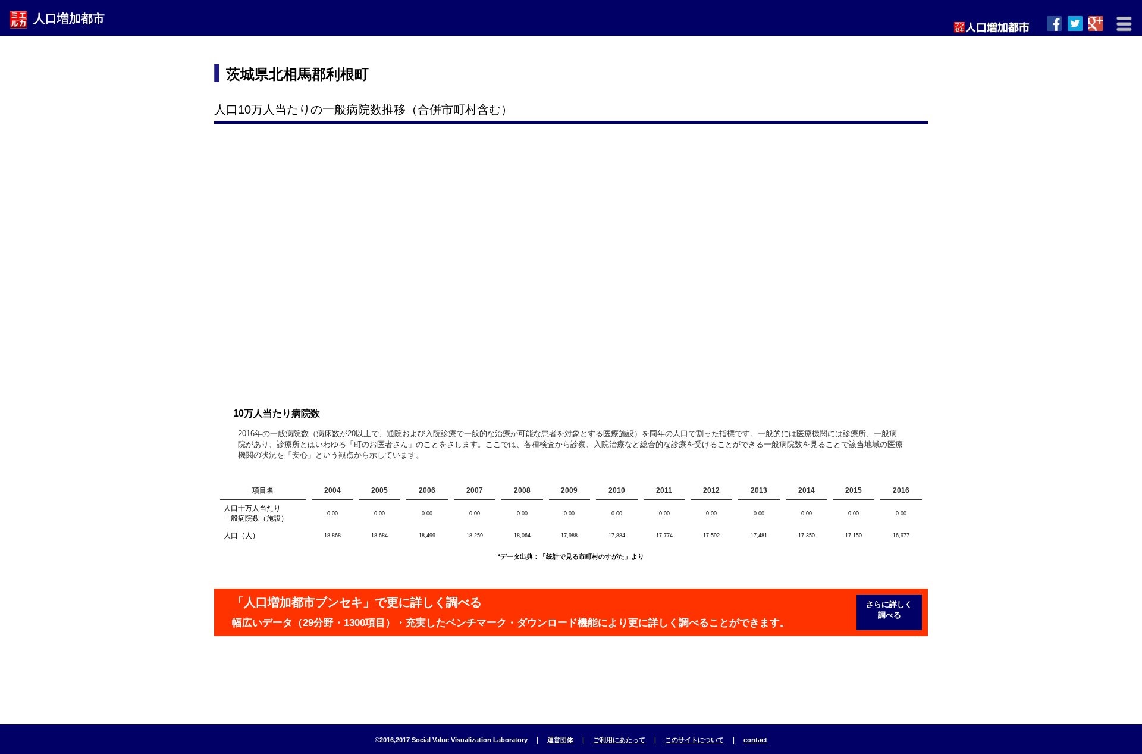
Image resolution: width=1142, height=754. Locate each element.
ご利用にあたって (619, 739)
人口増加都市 (69, 18)
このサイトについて (694, 739)
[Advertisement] (708, 74)
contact (755, 739)
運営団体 (560, 739)
